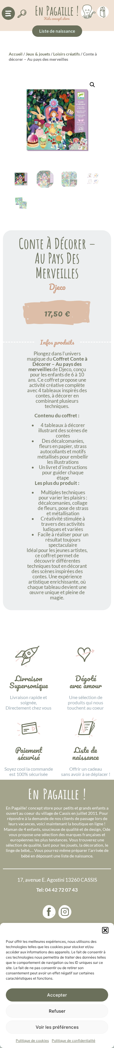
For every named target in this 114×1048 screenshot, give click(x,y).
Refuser (57, 1011)
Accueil (16, 53)
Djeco (57, 287)
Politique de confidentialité (73, 1040)
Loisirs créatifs (66, 53)
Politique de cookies (32, 1040)
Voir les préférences (57, 1027)
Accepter (57, 995)
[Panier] (103, 11)
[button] (105, 930)
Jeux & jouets (38, 53)
